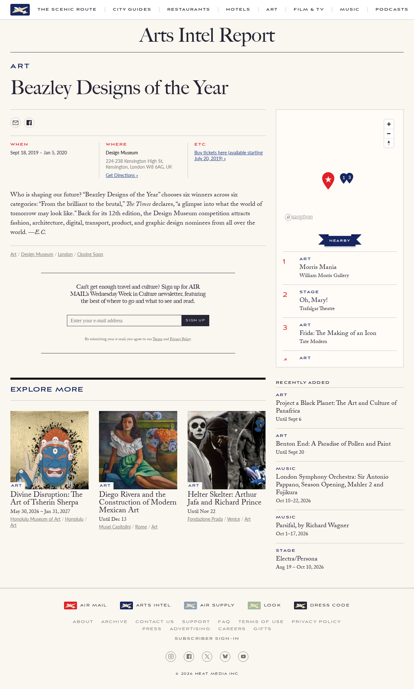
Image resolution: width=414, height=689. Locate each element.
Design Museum (122, 152)
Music (350, 9)
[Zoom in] (389, 124)
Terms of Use (261, 622)
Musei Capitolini (115, 526)
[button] (349, 178)
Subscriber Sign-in (207, 639)
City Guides (132, 9)
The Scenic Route (67, 9)
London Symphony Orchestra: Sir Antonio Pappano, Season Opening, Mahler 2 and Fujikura (332, 485)
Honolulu (74, 519)
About (83, 622)
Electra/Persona (297, 559)
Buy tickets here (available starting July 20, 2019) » (228, 155)
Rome (141, 526)
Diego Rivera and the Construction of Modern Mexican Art (138, 503)
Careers (232, 629)
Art (272, 9)
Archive (114, 622)
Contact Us (155, 622)
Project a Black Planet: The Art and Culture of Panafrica (336, 407)
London (65, 254)
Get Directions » (122, 175)
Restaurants (188, 9)
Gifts (263, 629)
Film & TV (309, 9)
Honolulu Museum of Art (35, 519)
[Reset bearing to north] (389, 143)
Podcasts (392, 9)
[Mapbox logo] (299, 217)
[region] (340, 169)
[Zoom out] (389, 133)
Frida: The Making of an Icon (338, 333)
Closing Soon (90, 254)
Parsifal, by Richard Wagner (312, 526)
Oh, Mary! (314, 300)
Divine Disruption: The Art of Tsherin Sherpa (46, 499)
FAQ (224, 622)
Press (152, 629)
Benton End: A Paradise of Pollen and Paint (333, 444)
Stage (309, 292)
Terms (157, 339)
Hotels (238, 9)
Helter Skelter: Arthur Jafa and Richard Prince (224, 499)
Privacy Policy (180, 339)
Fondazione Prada (205, 519)
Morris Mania (318, 267)
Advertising (190, 629)
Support (196, 622)
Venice (233, 519)
